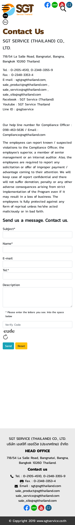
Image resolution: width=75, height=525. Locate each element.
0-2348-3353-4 (22, 74)
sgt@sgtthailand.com (31, 79)
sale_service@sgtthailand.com (24, 89)
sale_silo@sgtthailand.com (22, 94)
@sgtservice (25, 109)
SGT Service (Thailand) (37, 99)
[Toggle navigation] (5, 9)
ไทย (5, 22)
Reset (21, 346)
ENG (5, 15)
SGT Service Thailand (34, 104)
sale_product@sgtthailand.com (25, 84)
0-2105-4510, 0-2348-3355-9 (44, 475)
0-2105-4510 (20, 69)
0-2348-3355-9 (42, 69)
